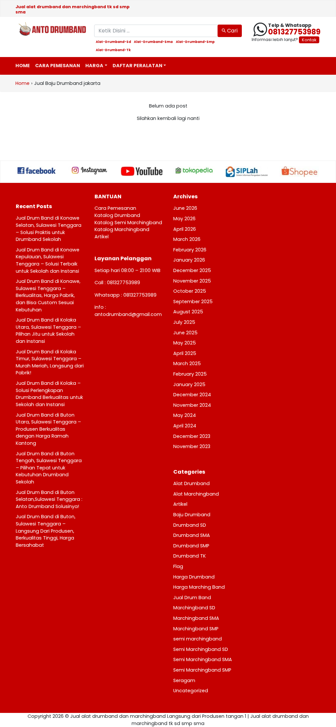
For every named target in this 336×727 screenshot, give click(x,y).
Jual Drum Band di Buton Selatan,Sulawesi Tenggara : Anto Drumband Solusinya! (49, 499)
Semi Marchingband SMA (202, 659)
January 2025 (189, 384)
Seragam (184, 680)
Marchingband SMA (196, 618)
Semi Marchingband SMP (202, 670)
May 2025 (184, 343)
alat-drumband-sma (153, 42)
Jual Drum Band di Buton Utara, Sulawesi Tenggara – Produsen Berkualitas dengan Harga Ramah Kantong (48, 429)
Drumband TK (189, 556)
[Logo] (49, 29)
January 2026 (189, 260)
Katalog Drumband (117, 215)
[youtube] (141, 171)
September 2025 (193, 301)
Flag (178, 566)
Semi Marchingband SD (200, 649)
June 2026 (185, 208)
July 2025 (184, 322)
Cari (232, 30)
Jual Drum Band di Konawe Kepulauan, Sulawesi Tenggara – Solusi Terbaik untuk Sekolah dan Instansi (47, 260)
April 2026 (184, 229)
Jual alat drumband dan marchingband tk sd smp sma (72, 9)
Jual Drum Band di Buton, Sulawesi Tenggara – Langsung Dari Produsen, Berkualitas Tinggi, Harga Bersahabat (45, 530)
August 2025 (188, 311)
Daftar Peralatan (137, 65)
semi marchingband (197, 639)
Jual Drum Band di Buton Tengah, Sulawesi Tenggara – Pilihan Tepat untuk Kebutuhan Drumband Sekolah (49, 467)
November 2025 (192, 281)
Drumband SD (189, 525)
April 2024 (184, 425)
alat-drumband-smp (195, 42)
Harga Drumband (194, 577)
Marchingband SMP (196, 628)
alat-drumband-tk (113, 50)
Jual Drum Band (192, 597)
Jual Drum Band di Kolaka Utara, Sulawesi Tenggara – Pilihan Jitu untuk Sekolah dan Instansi (48, 330)
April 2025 (184, 353)
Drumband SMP (191, 545)
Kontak (309, 40)
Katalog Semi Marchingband (128, 222)
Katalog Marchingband (121, 229)
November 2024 (192, 405)
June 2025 (185, 332)
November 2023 (191, 446)
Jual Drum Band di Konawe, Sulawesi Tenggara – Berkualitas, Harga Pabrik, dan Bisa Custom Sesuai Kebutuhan (48, 295)
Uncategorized (190, 690)
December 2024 (192, 394)
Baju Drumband (191, 514)
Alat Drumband (191, 483)
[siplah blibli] (246, 171)
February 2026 (189, 249)
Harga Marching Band (199, 587)
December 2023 (191, 436)
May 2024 (184, 415)
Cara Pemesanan (57, 65)
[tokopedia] (194, 170)
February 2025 (190, 374)
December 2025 (192, 270)
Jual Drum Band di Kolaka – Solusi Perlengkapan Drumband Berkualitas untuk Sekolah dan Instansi (49, 394)
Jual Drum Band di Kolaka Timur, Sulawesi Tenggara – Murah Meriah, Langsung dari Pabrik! (50, 362)
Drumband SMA (191, 535)
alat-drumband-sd (113, 42)
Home (22, 65)
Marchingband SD (194, 607)
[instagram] (89, 170)
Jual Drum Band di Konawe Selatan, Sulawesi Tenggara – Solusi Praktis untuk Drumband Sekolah (48, 229)
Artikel (101, 236)
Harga (94, 65)
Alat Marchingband (196, 494)
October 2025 (189, 291)
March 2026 (186, 239)
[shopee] (299, 171)
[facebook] (36, 170)
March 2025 (187, 363)
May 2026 (184, 218)
